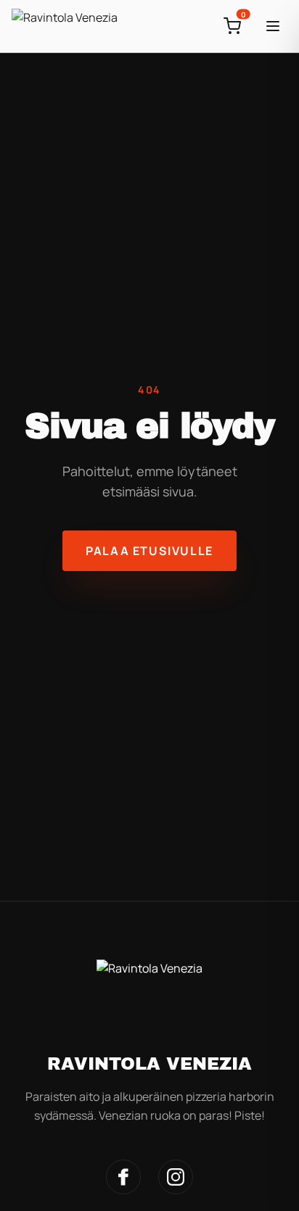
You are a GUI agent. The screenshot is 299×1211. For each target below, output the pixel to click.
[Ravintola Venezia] (65, 26)
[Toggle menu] (272, 26)
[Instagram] (175, 1177)
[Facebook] (123, 1177)
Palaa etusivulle (149, 551)
